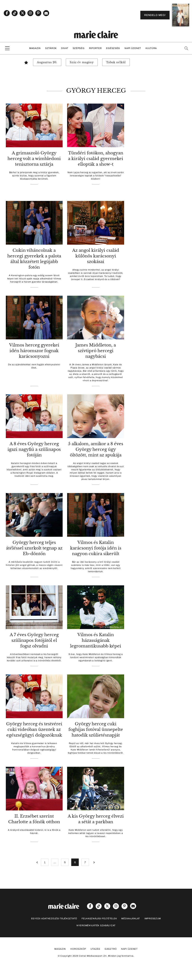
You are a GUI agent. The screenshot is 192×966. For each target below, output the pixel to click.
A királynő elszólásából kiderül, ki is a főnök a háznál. (34, 831)
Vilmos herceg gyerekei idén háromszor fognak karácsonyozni (34, 351)
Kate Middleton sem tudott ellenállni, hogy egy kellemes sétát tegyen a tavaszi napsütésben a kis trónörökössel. (95, 833)
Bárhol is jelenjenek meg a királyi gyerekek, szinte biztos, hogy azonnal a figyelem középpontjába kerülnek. (34, 175)
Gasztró (111, 949)
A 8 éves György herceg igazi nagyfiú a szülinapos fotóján (34, 449)
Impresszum (152, 918)
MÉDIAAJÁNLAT (130, 918)
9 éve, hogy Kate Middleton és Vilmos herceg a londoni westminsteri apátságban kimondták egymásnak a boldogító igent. (96, 657)
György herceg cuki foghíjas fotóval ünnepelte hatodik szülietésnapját (95, 729)
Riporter (95, 48)
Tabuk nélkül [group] (116, 62)
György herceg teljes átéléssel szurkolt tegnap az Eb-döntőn (34, 548)
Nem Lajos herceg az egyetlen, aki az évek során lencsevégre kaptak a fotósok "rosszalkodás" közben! (96, 175)
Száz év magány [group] (82, 62)
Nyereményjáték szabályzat (96, 925)
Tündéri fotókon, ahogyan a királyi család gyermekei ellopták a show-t (95, 158)
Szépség (79, 48)
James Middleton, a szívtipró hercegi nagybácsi (95, 351)
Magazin (35, 48)
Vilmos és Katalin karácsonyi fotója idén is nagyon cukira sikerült (95, 548)
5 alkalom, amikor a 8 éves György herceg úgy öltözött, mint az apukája (95, 449)
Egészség (113, 48)
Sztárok (51, 48)
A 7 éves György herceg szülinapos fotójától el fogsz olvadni (34, 640)
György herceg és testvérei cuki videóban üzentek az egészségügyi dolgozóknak (34, 729)
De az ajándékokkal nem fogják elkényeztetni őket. (34, 366)
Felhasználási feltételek (99, 918)
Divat (64, 48)
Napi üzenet (132, 48)
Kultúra (151, 48)
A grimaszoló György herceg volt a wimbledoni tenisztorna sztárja (34, 158)
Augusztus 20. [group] (47, 62)
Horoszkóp (78, 949)
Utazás (95, 949)
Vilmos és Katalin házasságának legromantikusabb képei (95, 640)
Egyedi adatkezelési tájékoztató (54, 918)
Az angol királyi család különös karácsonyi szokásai (95, 256)
